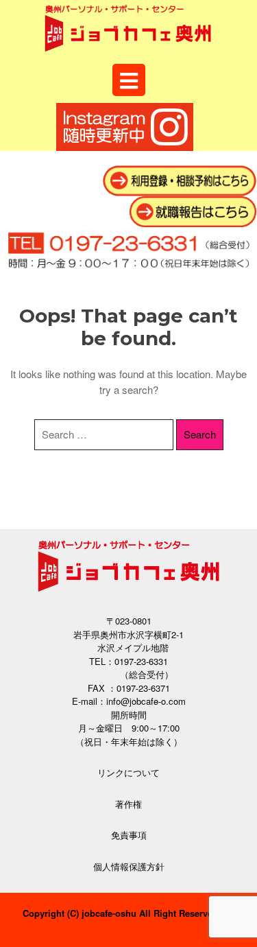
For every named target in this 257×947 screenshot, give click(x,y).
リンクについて (128, 772)
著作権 (128, 803)
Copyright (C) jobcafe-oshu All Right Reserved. (122, 913)
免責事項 (129, 834)
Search (200, 434)
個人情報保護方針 (128, 866)
